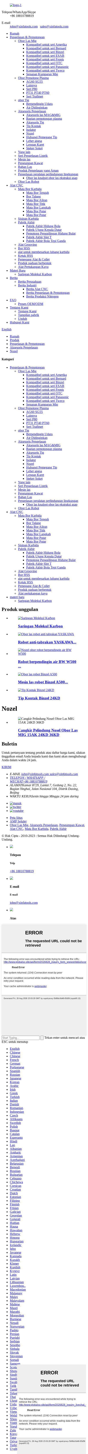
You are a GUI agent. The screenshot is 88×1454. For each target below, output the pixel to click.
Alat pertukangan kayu (32, 593)
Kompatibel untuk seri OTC (44, 63)
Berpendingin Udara (39, 104)
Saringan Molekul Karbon (35, 274)
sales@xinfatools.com (54, 26)
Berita (14, 278)
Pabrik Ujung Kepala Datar (44, 229)
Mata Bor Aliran (36, 200)
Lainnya (31, 85)
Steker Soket (34, 148)
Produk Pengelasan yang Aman (38, 170)
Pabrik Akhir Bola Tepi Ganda (46, 241)
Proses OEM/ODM (30, 304)
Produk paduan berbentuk (34, 263)
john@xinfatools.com (24, 26)
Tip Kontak (33, 126)
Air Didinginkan (36, 107)
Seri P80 (31, 89)
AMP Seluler (18, 821)
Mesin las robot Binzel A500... (43, 682)
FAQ (13, 300)
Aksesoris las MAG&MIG (43, 115)
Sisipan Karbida (28, 218)
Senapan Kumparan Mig (42, 74)
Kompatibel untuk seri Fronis (45, 59)
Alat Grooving (27, 244)
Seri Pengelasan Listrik (33, 155)
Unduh (22, 318)
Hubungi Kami (19, 322)
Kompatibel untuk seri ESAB (45, 55)
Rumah (14, 33)
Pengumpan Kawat (30, 163)
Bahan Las (25, 167)
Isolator (31, 129)
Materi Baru (17, 270)
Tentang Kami (19, 307)
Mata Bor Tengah (37, 192)
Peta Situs (16, 817)
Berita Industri (27, 285)
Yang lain (24, 152)
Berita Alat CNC (37, 289)
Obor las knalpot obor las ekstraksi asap (51, 178)
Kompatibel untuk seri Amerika (46, 44)
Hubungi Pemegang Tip (41, 137)
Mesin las (24, 159)
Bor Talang (33, 196)
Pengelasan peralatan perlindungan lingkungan (48, 174)
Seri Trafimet (34, 96)
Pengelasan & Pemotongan (27, 37)
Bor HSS (24, 248)
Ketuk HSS (25, 255)
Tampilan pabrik (28, 315)
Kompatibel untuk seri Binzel (45, 52)
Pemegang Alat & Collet (34, 259)
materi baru (17, 597)
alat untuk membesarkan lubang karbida (43, 252)
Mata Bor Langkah (38, 207)
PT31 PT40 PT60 (37, 92)
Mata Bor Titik (35, 204)
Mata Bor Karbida (30, 189)
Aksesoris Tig (35, 122)
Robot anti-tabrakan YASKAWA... (47, 642)
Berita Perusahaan (29, 281)
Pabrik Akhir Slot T (39, 237)
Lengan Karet (35, 144)
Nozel (30, 133)
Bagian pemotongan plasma (44, 118)
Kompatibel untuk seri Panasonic (47, 67)
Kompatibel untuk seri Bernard (46, 48)
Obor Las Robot (28, 181)
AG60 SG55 (34, 81)
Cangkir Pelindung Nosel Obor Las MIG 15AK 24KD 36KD (48, 732)
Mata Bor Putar (36, 211)
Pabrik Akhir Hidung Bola (43, 226)
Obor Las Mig (27, 41)
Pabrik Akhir (26, 222)
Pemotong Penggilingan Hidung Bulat (51, 233)
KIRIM (6, 767)
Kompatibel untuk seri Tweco (45, 70)
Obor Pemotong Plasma (33, 78)
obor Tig (23, 100)
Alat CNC (16, 185)
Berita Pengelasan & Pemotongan (48, 292)
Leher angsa (34, 141)
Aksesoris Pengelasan (32, 111)
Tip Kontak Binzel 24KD (39, 698)
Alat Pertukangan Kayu (33, 267)
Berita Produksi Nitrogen (42, 296)
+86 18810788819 (22, 871)
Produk (14, 340)
